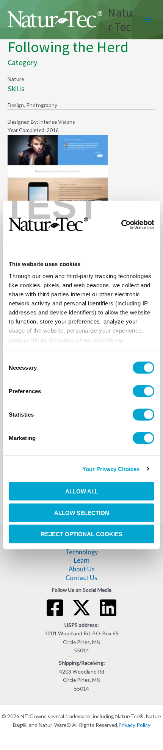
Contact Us (81, 577)
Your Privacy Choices (111, 468)
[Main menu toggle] (148, 20)
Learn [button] (81, 560)
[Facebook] (54, 607)
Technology (82, 551)
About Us (82, 569)
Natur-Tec (120, 19)
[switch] (143, 391)
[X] (81, 607)
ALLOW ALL (81, 491)
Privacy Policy (134, 725)
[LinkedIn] (108, 607)
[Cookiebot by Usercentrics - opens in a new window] (121, 224)
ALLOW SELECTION (81, 512)
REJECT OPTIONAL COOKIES (81, 534)
